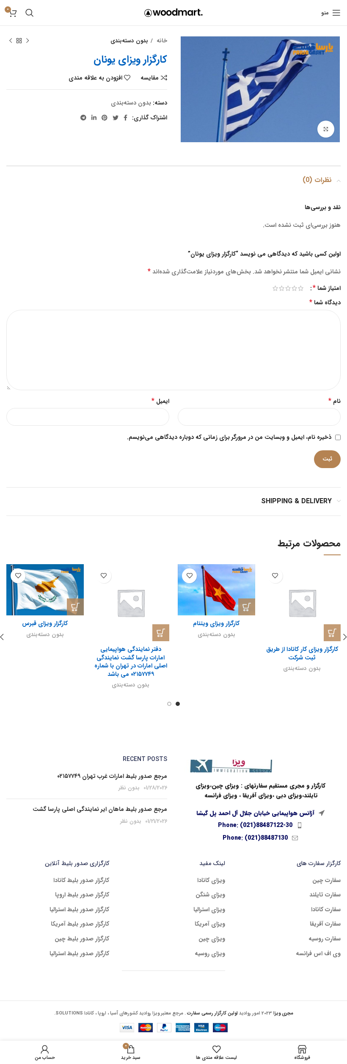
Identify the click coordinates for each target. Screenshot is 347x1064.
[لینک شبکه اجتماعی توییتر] (115, 117)
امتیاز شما (327, 288)
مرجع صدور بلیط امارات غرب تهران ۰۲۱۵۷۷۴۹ (112, 776)
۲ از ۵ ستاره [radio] (294, 288)
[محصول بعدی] (10, 41)
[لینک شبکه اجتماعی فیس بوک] (125, 117)
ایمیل (160, 401)
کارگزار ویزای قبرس (45, 623)
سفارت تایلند (325, 895)
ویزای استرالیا (209, 910)
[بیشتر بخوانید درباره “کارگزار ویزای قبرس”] (75, 606)
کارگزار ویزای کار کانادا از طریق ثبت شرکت (302, 653)
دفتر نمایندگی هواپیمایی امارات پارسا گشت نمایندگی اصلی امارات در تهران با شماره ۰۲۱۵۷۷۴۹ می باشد (130, 662)
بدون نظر (129, 788)
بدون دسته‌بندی (129, 40)
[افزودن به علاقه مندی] (275, 575)
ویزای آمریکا (210, 924)
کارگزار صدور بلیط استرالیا (79, 910)
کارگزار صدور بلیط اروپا (82, 895)
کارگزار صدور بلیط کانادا (81, 881)
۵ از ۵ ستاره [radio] (275, 288)
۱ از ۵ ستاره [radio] (300, 288)
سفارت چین (326, 881)
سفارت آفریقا (325, 924)
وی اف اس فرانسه (318, 954)
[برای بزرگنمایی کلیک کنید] (325, 129)
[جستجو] (29, 12)
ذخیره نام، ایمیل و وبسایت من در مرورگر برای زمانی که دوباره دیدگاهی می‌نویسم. (229, 437)
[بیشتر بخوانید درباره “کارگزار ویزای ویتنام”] (246, 606)
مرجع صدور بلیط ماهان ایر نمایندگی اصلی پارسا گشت (100, 809)
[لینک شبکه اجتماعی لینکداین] (94, 117)
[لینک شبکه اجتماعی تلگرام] (83, 117)
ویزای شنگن (210, 895)
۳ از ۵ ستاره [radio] (288, 288)
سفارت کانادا (326, 910)
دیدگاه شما (325, 302)
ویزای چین (211, 939)
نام (334, 401)
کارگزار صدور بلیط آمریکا (80, 924)
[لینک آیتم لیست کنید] (260, 825)
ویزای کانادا (211, 881)
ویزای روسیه (210, 954)
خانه (161, 40)
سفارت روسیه (324, 939)
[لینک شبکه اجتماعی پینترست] (104, 117)
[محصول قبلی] (27, 41)
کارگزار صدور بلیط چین (82, 939)
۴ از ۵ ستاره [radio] (281, 288)
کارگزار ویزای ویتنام (216, 623)
